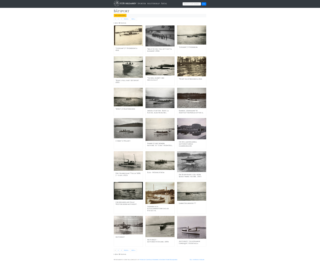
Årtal (164, 3)
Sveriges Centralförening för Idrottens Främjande (158, 260)
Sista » (134, 19)
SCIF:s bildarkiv (128, 3)
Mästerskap (153, 3)
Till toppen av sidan (197, 260)
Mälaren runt (120, 15)
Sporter (142, 3)
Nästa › (126, 19)
